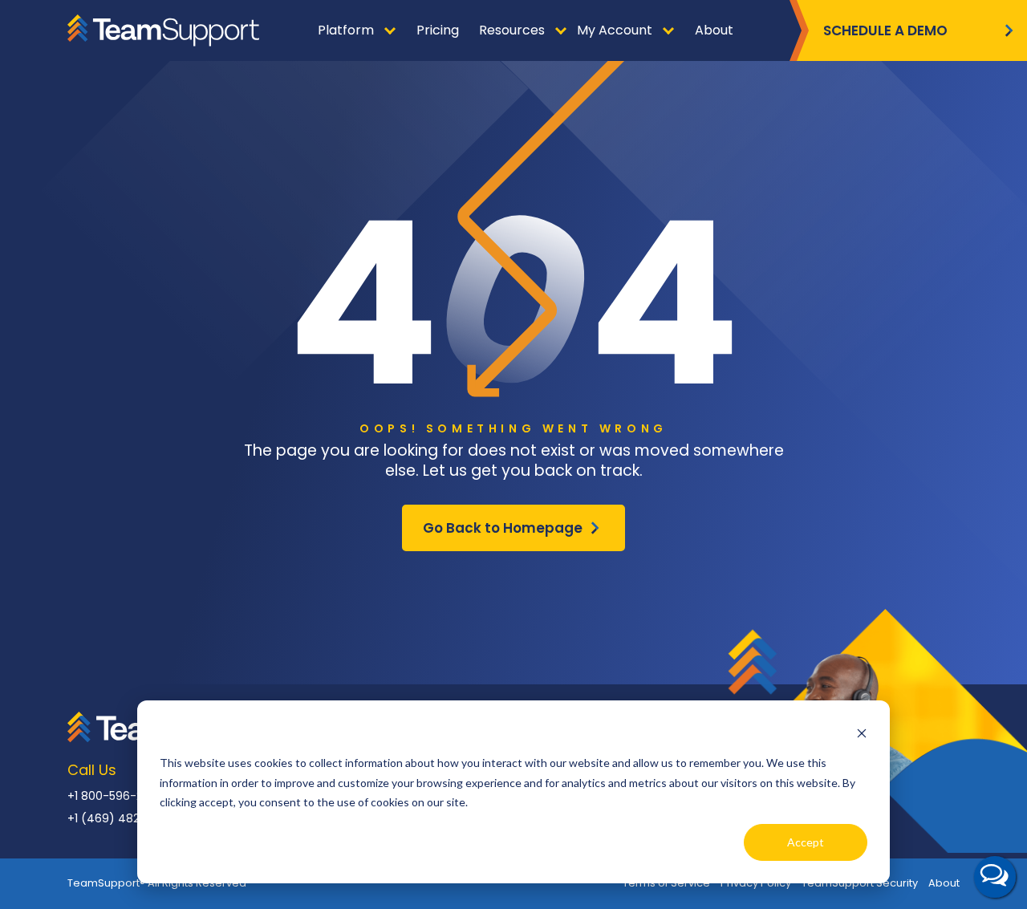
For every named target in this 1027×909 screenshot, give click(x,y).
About (944, 883)
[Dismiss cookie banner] (861, 733)
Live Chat (995, 877)
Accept (805, 842)
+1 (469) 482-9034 (121, 818)
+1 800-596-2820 (115, 796)
